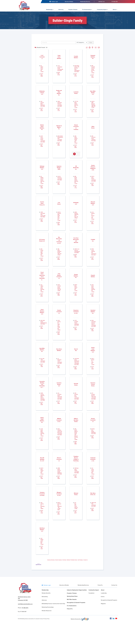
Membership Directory (85, 1)
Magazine (103, 603)
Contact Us (101, 1)
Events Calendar (58, 559)
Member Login (54, 1)
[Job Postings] (74, 154)
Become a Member (69, 1)
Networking (45, 596)
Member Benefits (46, 593)
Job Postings (80, 559)
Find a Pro (100, 585)
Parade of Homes (72, 9)
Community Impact (102, 9)
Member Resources (46, 610)
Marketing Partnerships (48, 607)
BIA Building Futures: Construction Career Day (53, 603)
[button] (35, 47)
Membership (49, 9)
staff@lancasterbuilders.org (25, 604)
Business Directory (51, 559)
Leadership (104, 593)
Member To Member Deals (72, 559)
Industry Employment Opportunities (77, 590)
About (114, 9)
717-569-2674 (115, 1)
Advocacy (60, 9)
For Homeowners (86, 9)
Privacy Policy (46, 618)
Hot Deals (64, 559)
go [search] (91, 42)
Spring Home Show (72, 596)
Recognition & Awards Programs (76, 602)
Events (102, 596)
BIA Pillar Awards (71, 599)
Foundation (91, 593)
